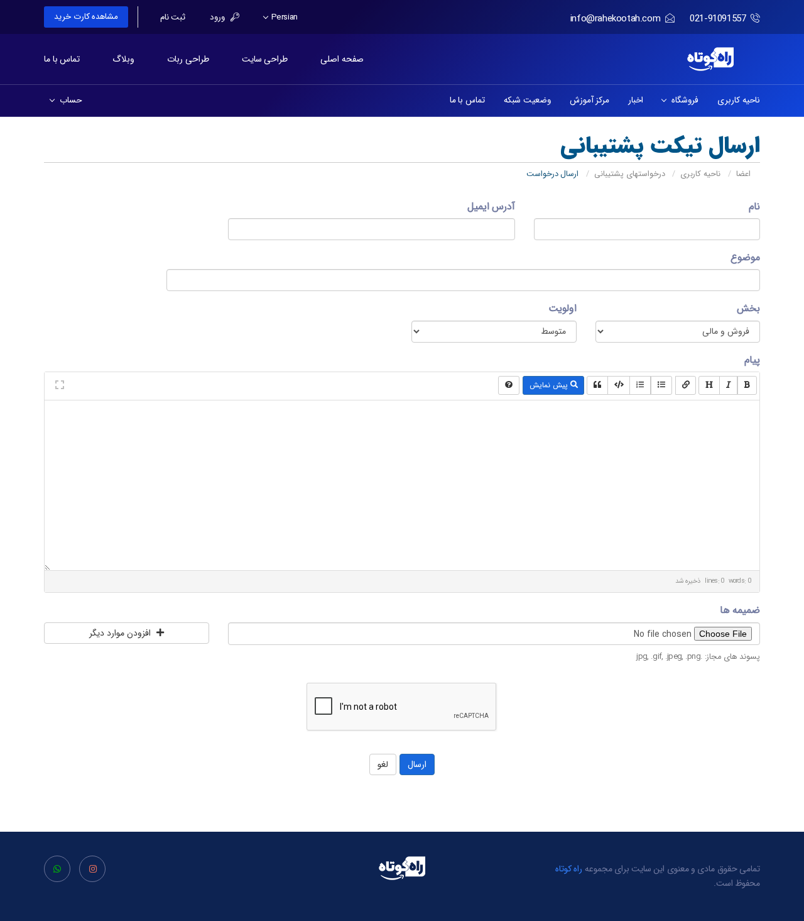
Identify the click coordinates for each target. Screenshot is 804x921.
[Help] (508, 385)
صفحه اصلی (342, 59)
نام (754, 206)
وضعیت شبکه (527, 100)
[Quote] (597, 385)
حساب (68, 100)
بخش (748, 308)
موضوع (745, 257)
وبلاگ (123, 59)
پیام (752, 360)
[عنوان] (709, 385)
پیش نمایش (550, 385)
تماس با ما (62, 59)
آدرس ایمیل (491, 206)
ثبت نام (173, 17)
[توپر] (747, 385)
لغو (383, 764)
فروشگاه (682, 100)
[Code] (619, 385)
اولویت (562, 308)
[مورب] (728, 385)
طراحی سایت (265, 59)
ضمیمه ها (740, 610)
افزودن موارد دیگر (121, 633)
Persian (283, 17)
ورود (218, 17)
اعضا (743, 174)
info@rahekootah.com (615, 18)
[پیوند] (686, 385)
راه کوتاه (569, 869)
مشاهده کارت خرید (86, 16)
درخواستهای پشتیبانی (629, 174)
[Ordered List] (640, 385)
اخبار (635, 100)
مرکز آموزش (590, 100)
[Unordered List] (661, 385)
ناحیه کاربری (738, 100)
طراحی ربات (188, 59)
